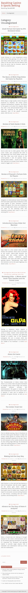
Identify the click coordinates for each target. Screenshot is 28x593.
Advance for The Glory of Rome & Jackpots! (14, 507)
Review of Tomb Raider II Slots (14, 124)
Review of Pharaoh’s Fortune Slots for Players (14, 175)
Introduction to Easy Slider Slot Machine (14, 224)
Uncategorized (14, 26)
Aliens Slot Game (14, 354)
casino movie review (19, 272)
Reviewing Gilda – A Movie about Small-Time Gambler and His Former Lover (14, 278)
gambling (14, 274)
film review (7, 274)
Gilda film (21, 274)
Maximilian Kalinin (21, 33)
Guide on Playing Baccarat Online (11, 580)
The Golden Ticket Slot (14, 407)
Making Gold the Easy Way (14, 456)
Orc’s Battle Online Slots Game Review (12, 583)
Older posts (6, 556)
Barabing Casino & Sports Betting (11, 4)
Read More (16, 113)
